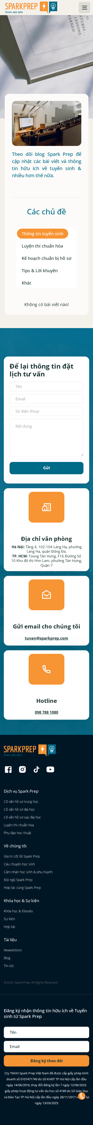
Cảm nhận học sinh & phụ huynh (28, 872)
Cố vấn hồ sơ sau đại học (22, 817)
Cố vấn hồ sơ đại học (19, 809)
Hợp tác (10, 926)
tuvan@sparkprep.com (46, 638)
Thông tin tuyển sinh (42, 233)
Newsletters (13, 950)
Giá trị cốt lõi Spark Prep (22, 856)
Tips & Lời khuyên (40, 270)
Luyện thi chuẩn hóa (42, 246)
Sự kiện (9, 919)
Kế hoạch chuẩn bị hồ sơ (46, 258)
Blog (7, 958)
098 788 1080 (46, 712)
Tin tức (9, 965)
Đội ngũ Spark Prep (18, 879)
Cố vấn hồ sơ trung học (21, 801)
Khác (26, 283)
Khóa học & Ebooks (18, 911)
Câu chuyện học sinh (19, 864)
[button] (84, 7)
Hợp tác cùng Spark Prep (22, 887)
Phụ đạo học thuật (17, 833)
